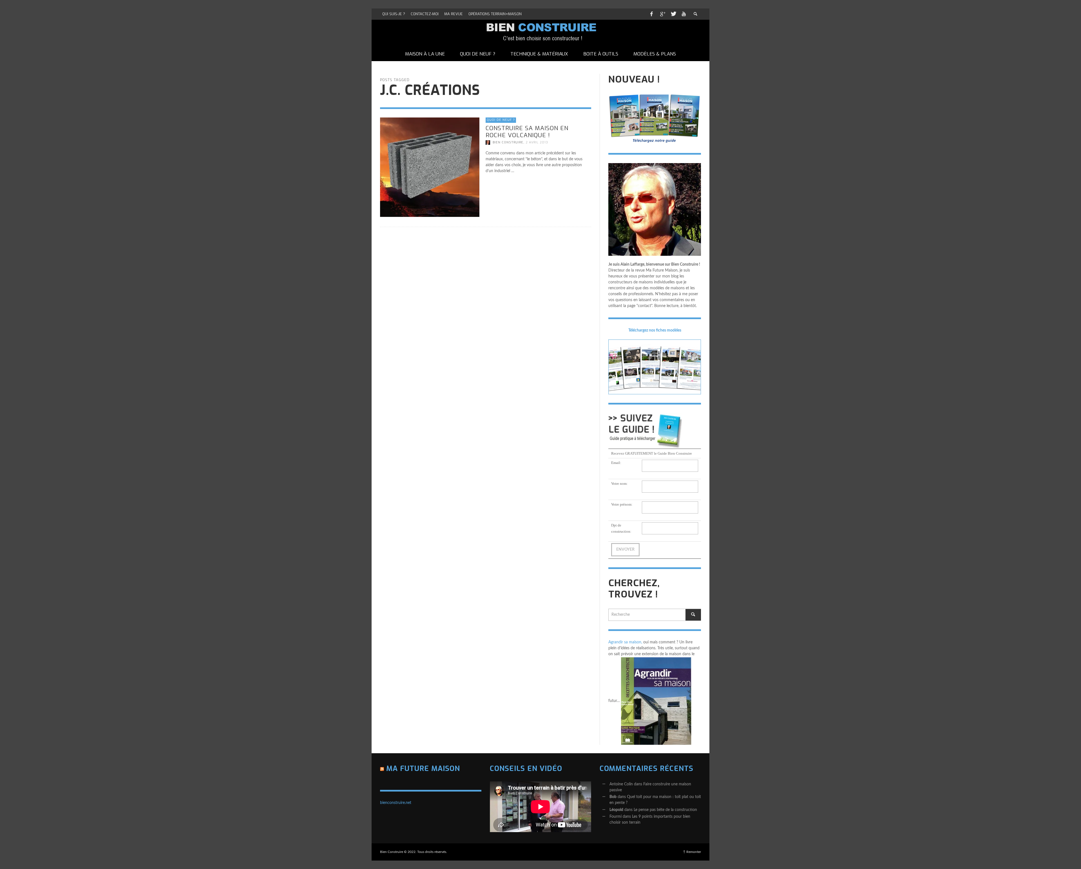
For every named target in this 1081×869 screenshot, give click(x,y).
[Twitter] (673, 14)
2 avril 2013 (537, 142)
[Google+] (662, 14)
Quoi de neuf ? (501, 120)
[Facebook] (651, 14)
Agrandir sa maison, (625, 642)
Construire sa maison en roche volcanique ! (527, 131)
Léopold (616, 810)
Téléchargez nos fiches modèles (654, 330)
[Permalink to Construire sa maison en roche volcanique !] (429, 167)
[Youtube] (683, 14)
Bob (613, 797)
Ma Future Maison (423, 768)
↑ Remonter (692, 852)
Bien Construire (508, 142)
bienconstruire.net (395, 803)
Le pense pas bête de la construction (665, 810)
